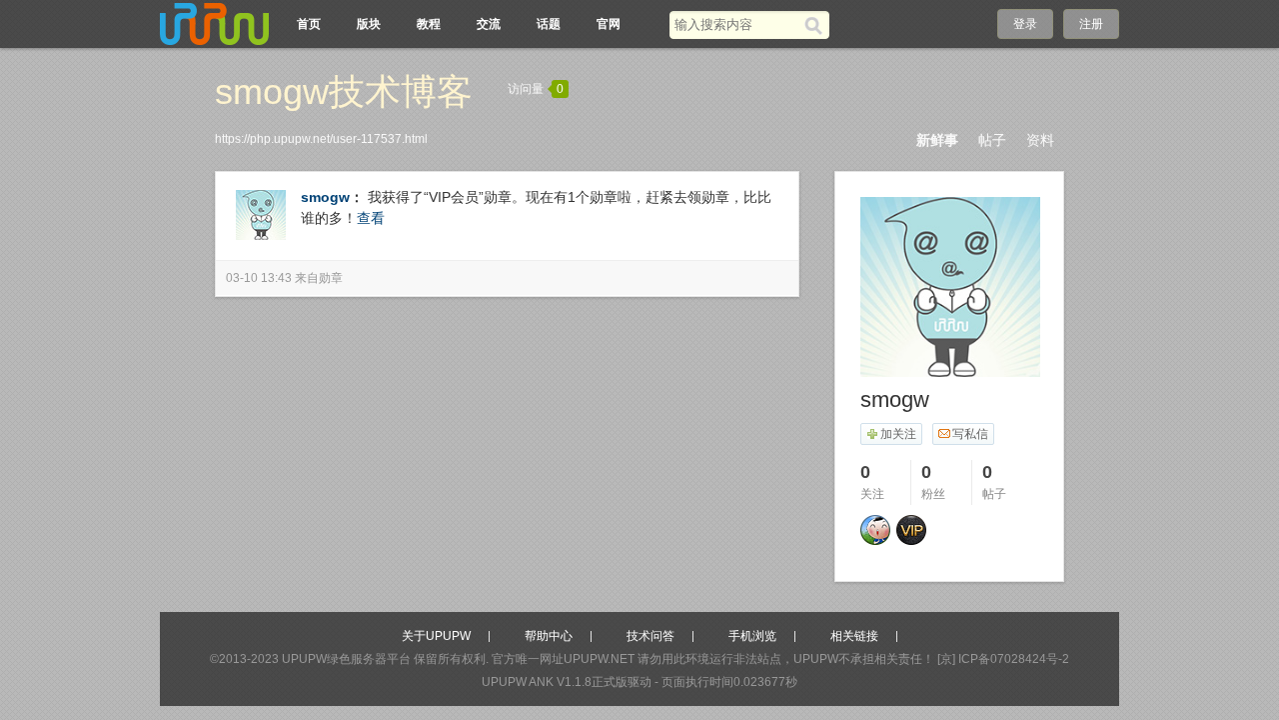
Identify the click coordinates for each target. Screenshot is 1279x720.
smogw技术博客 (344, 91)
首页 (309, 24)
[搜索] (816, 25)
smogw (325, 197)
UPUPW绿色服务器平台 (346, 659)
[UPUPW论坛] (215, 24)
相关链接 (854, 636)
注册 (1091, 24)
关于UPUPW (436, 636)
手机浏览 (752, 636)
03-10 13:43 (259, 278)
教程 (429, 24)
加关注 (898, 434)
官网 (609, 24)
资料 (1040, 140)
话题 (549, 24)
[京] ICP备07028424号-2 (1003, 659)
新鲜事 (937, 140)
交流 (489, 24)
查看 (371, 218)
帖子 (992, 140)
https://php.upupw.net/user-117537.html (321, 139)
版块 (369, 24)
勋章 (331, 278)
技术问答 (650, 636)
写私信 (970, 434)
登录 (1025, 24)
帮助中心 (549, 636)
